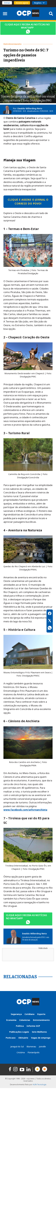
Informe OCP (33, 1026)
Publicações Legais (19, 1031)
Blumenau (31, 1046)
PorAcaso (11, 1037)
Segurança (16, 1014)
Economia (11, 1020)
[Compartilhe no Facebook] (50, 613)
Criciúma (21, 1052)
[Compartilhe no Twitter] (50, 621)
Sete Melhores (39, 1031)
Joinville (42, 1046)
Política (20, 1026)
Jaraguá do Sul (17, 1046)
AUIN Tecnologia (39, 1084)
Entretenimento (41, 1020)
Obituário (23, 1037)
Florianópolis (33, 1052)
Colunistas (24, 1020)
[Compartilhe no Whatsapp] (50, 628)
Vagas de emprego (40, 1037)
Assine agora (22, 2)
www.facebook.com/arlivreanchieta (25, 809)
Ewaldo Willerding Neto (30, 108)
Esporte (41, 1014)
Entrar (7, 2)
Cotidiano (29, 1014)
